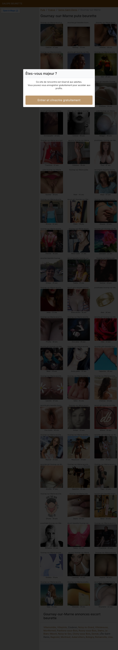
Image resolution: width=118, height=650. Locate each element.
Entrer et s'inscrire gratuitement (59, 100)
